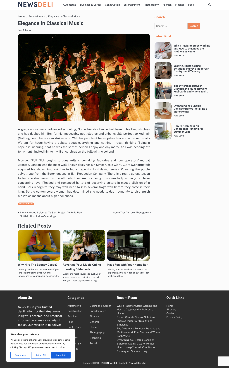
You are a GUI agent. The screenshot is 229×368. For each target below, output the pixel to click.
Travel (93, 343)
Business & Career (90, 4)
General (94, 321)
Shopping (95, 337)
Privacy (132, 363)
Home (93, 327)
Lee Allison (24, 30)
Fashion (167, 4)
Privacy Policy (174, 317)
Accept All (60, 355)
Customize (20, 355)
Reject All (41, 355)
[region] (40, 345)
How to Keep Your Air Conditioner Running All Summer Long (188, 128)
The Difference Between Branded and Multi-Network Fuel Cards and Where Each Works (190, 88)
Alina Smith (179, 55)
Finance (179, 4)
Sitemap (171, 309)
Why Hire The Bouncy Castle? (37, 265)
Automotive (69, 4)
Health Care (74, 327)
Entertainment (132, 4)
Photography (151, 4)
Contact (171, 313)
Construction (112, 4)
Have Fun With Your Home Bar (127, 265)
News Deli (112, 363)
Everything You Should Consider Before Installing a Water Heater (190, 108)
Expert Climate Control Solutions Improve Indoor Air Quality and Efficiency (191, 68)
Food (191, 4)
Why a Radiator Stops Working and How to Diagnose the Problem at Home (192, 48)
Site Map (141, 363)
